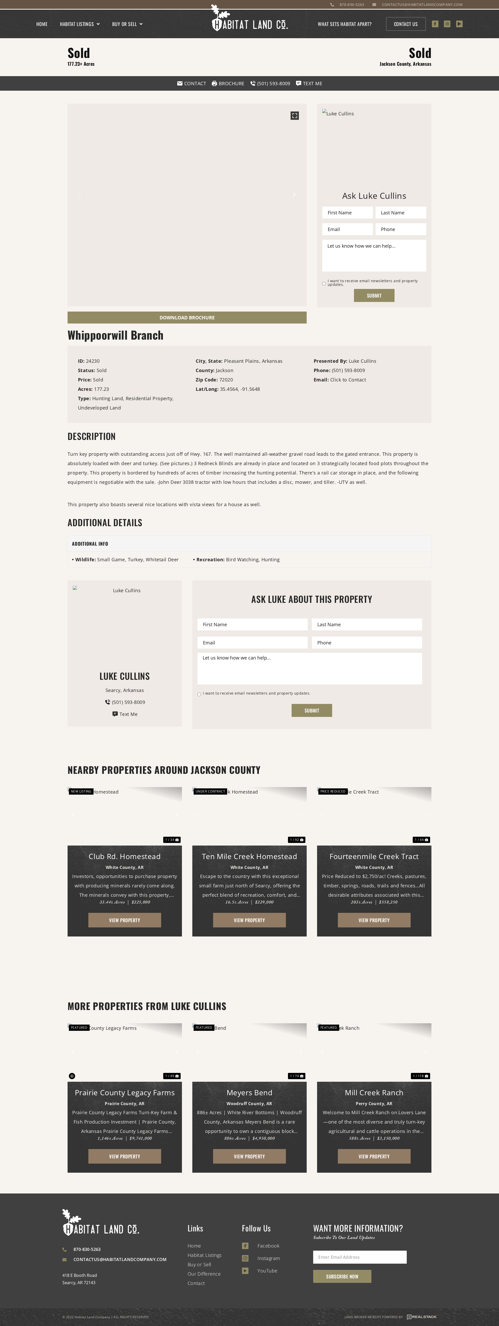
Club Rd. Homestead (125, 856)
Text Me (128, 714)
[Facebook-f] (435, 24)
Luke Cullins (362, 361)
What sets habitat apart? (345, 24)
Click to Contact (348, 380)
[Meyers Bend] (249, 1051)
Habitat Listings (77, 24)
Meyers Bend (250, 1092)
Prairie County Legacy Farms (125, 1092)
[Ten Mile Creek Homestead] (249, 815)
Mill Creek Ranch (374, 1092)
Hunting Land (107, 398)
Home (42, 24)
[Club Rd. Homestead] (125, 815)
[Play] (459, 24)
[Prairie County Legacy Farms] (125, 1051)
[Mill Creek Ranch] (374, 1051)
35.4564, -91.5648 (240, 389)
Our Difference (204, 1274)
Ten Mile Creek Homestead (249, 856)
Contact (196, 1283)
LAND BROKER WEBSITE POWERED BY (374, 1317)
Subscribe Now (342, 1276)
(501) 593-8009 (348, 370)
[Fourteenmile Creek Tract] (374, 815)
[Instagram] (447, 24)
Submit (374, 295)
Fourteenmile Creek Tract (374, 856)
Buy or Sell (124, 24)
